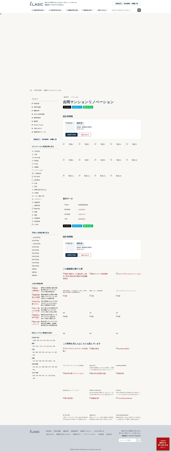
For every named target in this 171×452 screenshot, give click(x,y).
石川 (53, 352)
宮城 (44, 340)
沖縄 (34, 378)
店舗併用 (37, 202)
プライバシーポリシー (89, 434)
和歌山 (50, 361)
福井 (56, 352)
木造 (35, 154)
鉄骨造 (36, 161)
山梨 (46, 352)
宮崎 (49, 375)
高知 (34, 369)
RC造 (36, 164)
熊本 (43, 375)
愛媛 (53, 367)
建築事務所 (36, 118)
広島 (34, 367)
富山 (49, 352)
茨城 (47, 346)
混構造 (36, 167)
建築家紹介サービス (39, 132)
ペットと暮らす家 (39, 196)
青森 (38, 340)
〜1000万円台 (36, 237)
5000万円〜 (82, 219)
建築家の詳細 (71, 135)
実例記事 (35, 103)
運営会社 (109, 434)
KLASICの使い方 (99, 431)
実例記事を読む (39, 10)
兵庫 (40, 361)
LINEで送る (89, 107)
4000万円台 (35, 253)
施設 (35, 215)
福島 (54, 340)
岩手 (41, 340)
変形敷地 (37, 180)
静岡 (37, 352)
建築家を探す (88, 10)
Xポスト (68, 107)
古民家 (36, 193)
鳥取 (43, 367)
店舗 (35, 212)
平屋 (35, 183)
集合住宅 (37, 209)
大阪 (34, 361)
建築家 (35, 121)
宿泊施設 (37, 221)
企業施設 (37, 218)
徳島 (56, 367)
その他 (36, 224)
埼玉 (41, 346)
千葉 (44, 346)
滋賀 (46, 361)
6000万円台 (35, 259)
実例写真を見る (56, 10)
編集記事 (35, 111)
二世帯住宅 (37, 173)
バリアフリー (38, 199)
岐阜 (34, 355)
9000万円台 (35, 266)
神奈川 (37, 346)
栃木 (51, 346)
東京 (34, 346)
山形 (51, 340)
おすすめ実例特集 (38, 114)
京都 (37, 361)
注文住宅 (37, 151)
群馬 (54, 346)
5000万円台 (35, 256)
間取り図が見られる (40, 190)
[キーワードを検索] (139, 10)
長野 (40, 352)
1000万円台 (35, 241)
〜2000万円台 (36, 244)
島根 (46, 367)
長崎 (40, 375)
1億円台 (34, 269)
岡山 (37, 367)
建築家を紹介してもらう (63, 434)
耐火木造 (37, 158)
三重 (54, 361)
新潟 (43, 352)
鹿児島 (53, 375)
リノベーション (38, 170)
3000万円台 (35, 250)
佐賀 (37, 375)
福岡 (34, 375)
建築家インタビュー (86, 431)
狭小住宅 (37, 176)
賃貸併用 (37, 205)
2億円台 (34, 272)
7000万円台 (35, 263)
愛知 (34, 352)
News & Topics (37, 125)
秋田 (47, 340)
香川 (49, 367)
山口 (40, 367)
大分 (46, 375)
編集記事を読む (73, 10)
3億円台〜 (35, 275)
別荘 (35, 186)
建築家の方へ (77, 434)
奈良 (43, 361)
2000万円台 (35, 247)
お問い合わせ (101, 10)
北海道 (34, 340)
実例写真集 (37, 90)
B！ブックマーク (77, 107)
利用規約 (101, 434)
